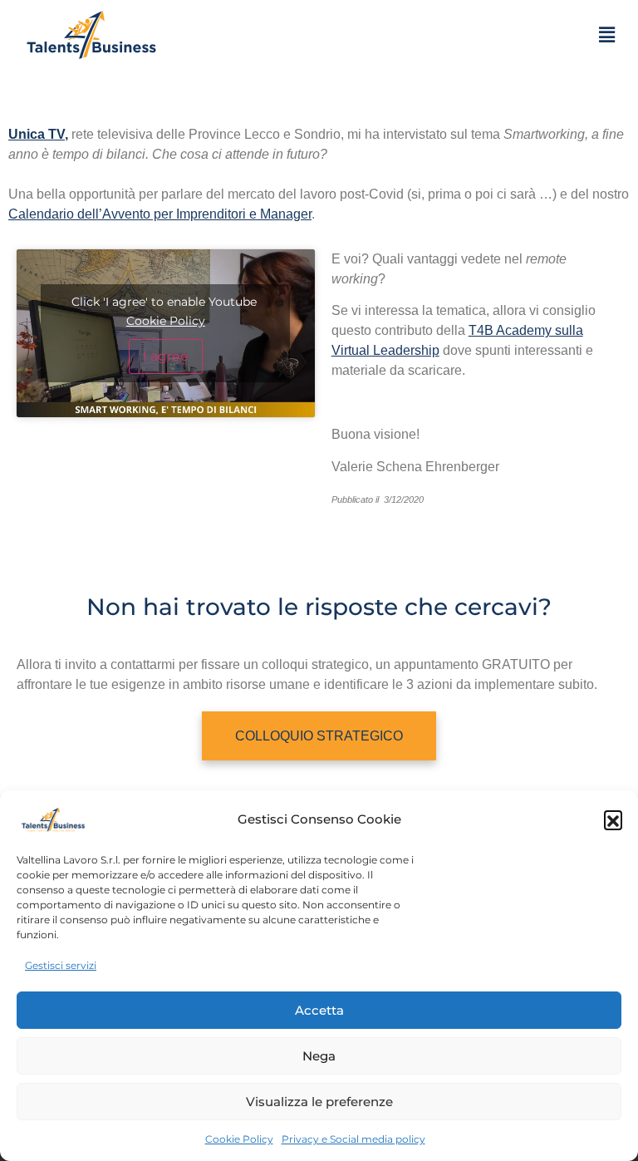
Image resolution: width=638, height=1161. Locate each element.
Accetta (319, 1010)
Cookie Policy (239, 1139)
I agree (166, 356)
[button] (613, 819)
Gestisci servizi (60, 965)
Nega (319, 1056)
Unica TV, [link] (38, 134)
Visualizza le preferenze (319, 1101)
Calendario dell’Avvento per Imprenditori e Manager (160, 214)
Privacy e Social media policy (353, 1139)
